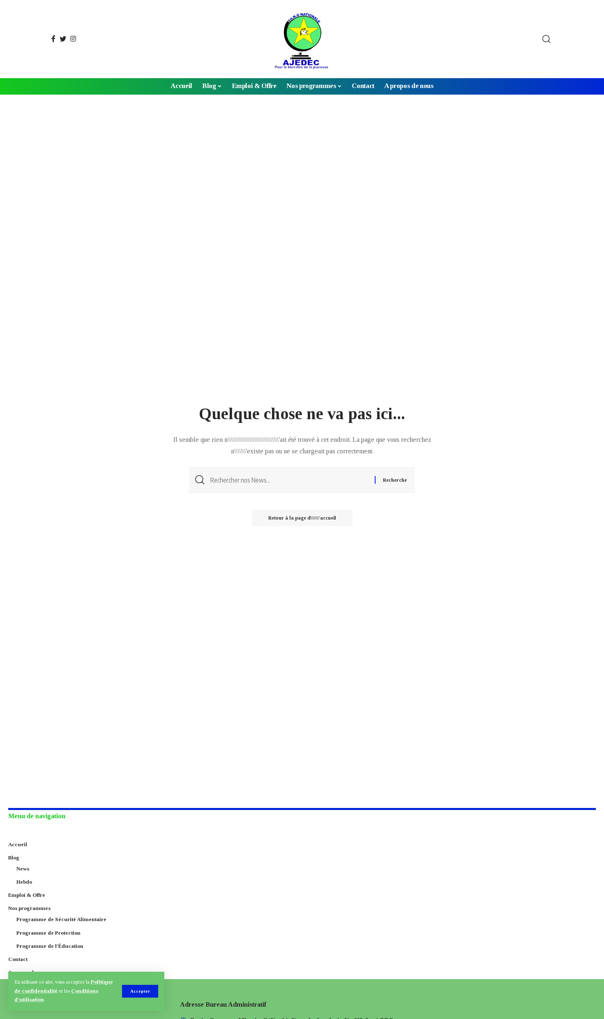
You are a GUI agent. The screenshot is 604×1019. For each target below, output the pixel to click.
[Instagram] (73, 38)
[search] (546, 39)
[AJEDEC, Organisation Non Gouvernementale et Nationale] (302, 39)
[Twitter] (63, 38)
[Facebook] (53, 38)
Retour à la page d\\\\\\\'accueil (302, 518)
